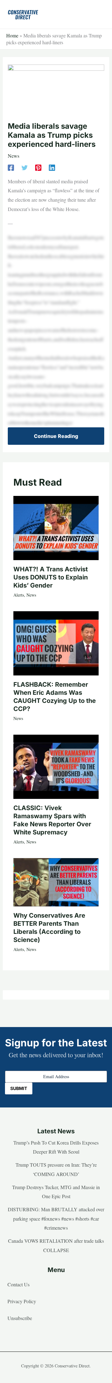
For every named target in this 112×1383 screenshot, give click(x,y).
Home (12, 35)
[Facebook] (11, 167)
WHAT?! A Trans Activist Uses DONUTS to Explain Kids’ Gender (50, 577)
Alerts (18, 595)
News (13, 155)
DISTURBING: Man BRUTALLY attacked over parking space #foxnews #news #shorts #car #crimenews (56, 1218)
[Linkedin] (52, 167)
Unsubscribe (19, 1318)
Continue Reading (56, 436)
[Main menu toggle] (98, 14)
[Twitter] (24, 167)
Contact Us (18, 1284)
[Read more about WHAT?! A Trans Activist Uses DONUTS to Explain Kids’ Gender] (56, 527)
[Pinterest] (38, 167)
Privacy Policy (21, 1301)
